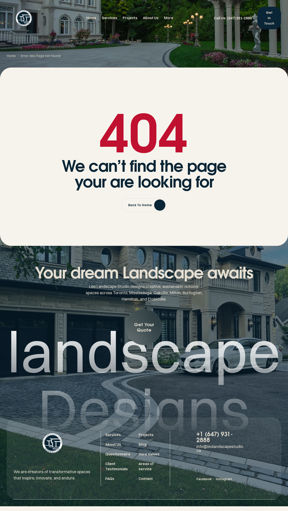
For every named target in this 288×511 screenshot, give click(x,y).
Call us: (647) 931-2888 (233, 18)
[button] (144, 327)
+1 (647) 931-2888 (214, 437)
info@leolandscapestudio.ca (220, 448)
